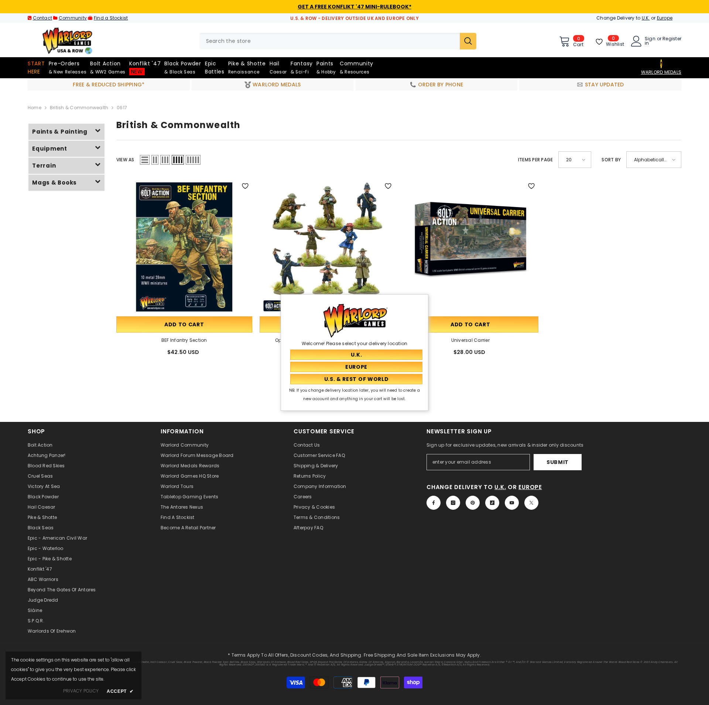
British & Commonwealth (79, 107)
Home (34, 107)
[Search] (337, 41)
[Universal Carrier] (470, 247)
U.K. (646, 18)
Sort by (611, 160)
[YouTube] (512, 503)
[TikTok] (492, 503)
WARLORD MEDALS (661, 72)
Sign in (650, 41)
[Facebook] (434, 503)
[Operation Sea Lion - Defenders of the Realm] (327, 247)
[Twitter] (531, 503)
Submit (558, 462)
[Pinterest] (473, 503)
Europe (664, 18)
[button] (145, 160)
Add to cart (184, 324)
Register (671, 39)
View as (125, 160)
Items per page (535, 160)
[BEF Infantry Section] (184, 247)
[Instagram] (453, 503)
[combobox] (329, 41)
